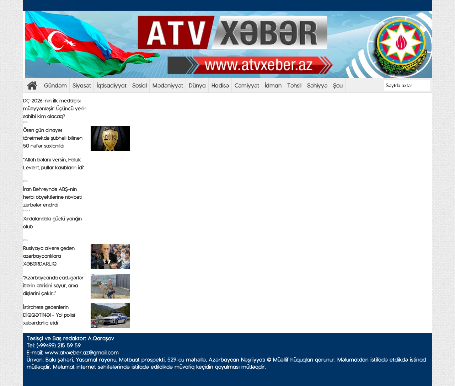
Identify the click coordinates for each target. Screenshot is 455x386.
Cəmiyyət (247, 85)
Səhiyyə (317, 85)
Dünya (197, 85)
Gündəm (55, 85)
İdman (273, 85)
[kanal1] (32, 87)
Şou (338, 85)
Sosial (139, 85)
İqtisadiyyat (112, 85)
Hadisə (220, 85)
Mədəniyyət (167, 85)
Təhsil (294, 85)
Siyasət (82, 85)
